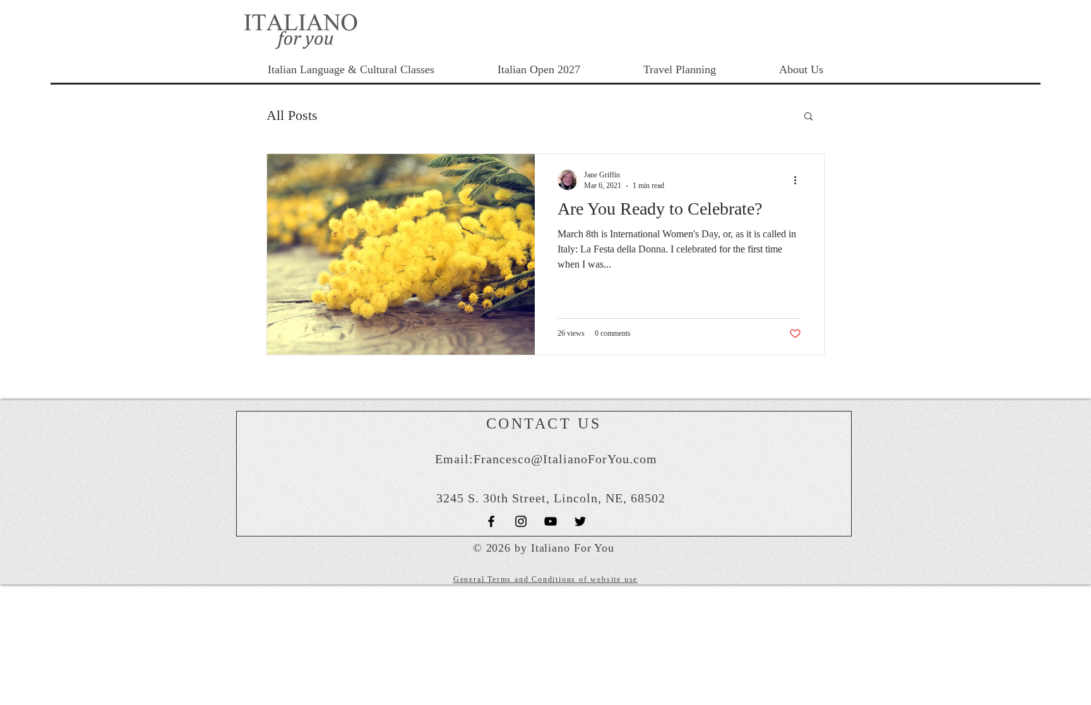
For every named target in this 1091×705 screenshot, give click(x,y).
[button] (808, 117)
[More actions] (799, 179)
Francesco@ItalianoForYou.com (565, 459)
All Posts (292, 115)
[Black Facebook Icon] (491, 521)
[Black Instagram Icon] (520, 521)
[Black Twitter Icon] (580, 521)
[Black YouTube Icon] (550, 521)
